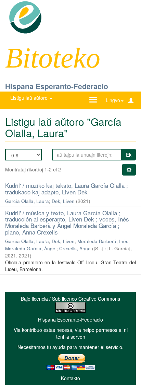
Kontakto (70, 378)
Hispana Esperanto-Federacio (56, 86)
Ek (128, 154)
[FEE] (25, 16)
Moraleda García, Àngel (30, 248)
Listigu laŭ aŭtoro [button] (29, 97)
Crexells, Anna (75, 248)
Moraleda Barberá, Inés (102, 241)
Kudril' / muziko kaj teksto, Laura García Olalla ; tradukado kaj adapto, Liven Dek (66, 188)
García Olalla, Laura (27, 201)
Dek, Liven (63, 201)
